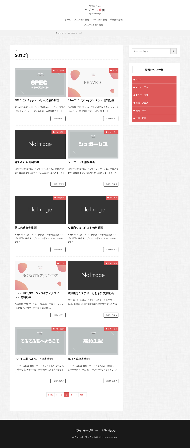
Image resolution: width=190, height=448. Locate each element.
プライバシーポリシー (86, 430)
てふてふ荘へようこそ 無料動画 (34, 358)
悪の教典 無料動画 (26, 227)
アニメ (115, 70)
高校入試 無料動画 (79, 358)
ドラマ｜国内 (59, 70)
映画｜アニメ (142, 102)
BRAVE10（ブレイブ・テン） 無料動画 (91, 100)
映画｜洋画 (141, 110)
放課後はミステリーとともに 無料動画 (91, 293)
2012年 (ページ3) (75, 33)
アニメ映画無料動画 (93, 24)
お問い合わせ (109, 430)
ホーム (68, 19)
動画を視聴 (58, 118)
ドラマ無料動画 (99, 19)
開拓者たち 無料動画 (27, 162)
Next (82, 395)
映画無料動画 (116, 19)
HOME (61, 33)
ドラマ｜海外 (112, 263)
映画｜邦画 (60, 197)
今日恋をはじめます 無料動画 (85, 227)
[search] (174, 51)
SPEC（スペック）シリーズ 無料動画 (37, 100)
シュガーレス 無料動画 (81, 162)
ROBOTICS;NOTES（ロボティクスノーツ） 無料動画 (38, 295)
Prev (51, 395)
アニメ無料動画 (81, 19)
